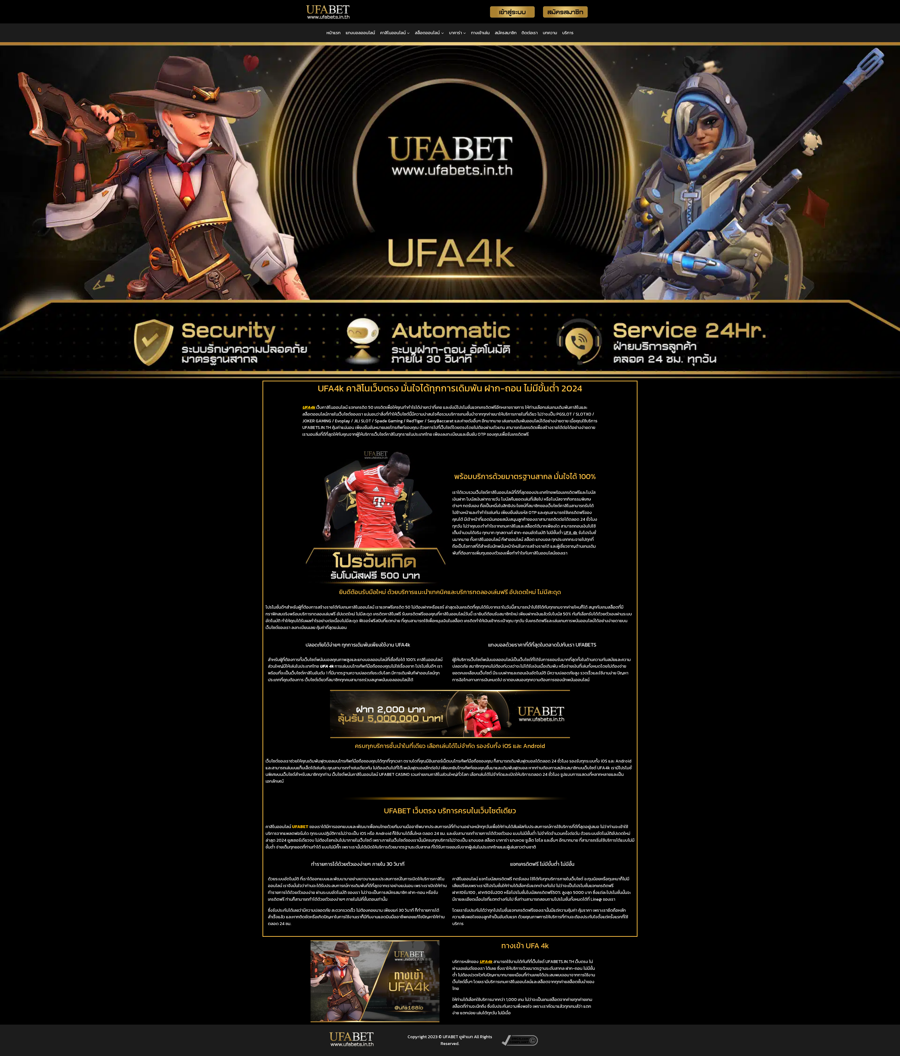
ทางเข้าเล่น (480, 33)
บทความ (550, 33)
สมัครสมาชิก (506, 33)
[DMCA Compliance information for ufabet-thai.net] (548, 1040)
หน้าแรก (333, 33)
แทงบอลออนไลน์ (360, 33)
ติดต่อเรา (529, 33)
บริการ (568, 33)
